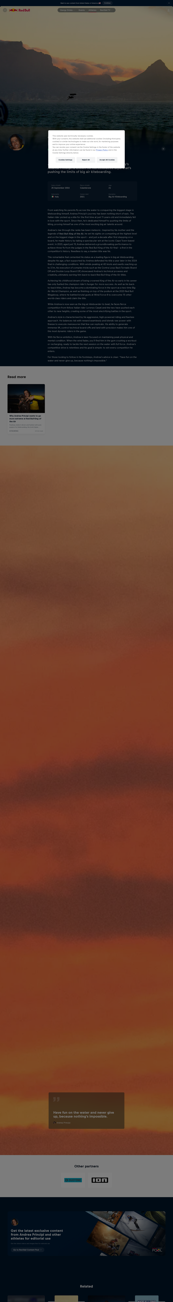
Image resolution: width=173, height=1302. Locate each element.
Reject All (86, 160)
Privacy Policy (102, 150)
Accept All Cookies (107, 160)
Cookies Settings (65, 160)
